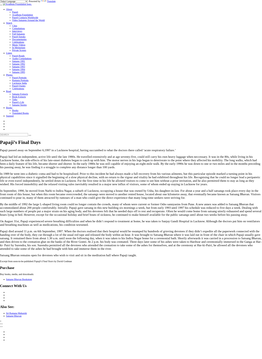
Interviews (17, 31)
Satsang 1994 (18, 69)
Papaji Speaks (18, 36)
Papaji (15, 12)
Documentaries (19, 39)
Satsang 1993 (18, 66)
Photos (9, 75)
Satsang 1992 (18, 64)
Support (10, 116)
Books (9, 107)
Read (8, 91)
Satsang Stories (19, 105)
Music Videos (18, 45)
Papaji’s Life (18, 102)
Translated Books (20, 113)
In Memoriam (18, 47)
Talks (14, 99)
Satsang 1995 (18, 72)
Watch (9, 23)
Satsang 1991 (18, 61)
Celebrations (18, 42)
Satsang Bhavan (14, 316)
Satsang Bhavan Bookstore (19, 279)
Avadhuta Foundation (22, 15)
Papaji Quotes (18, 86)
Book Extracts (19, 96)
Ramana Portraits (20, 80)
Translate (51, 1)
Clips (14, 25)
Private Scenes (19, 50)
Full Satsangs (18, 34)
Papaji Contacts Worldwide (25, 17)
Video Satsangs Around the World (28, 20)
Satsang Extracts (20, 94)
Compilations (18, 28)
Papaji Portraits (19, 77)
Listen (9, 53)
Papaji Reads (18, 55)
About (9, 9)
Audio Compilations (22, 58)
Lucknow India (19, 83)
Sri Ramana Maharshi (16, 313)
